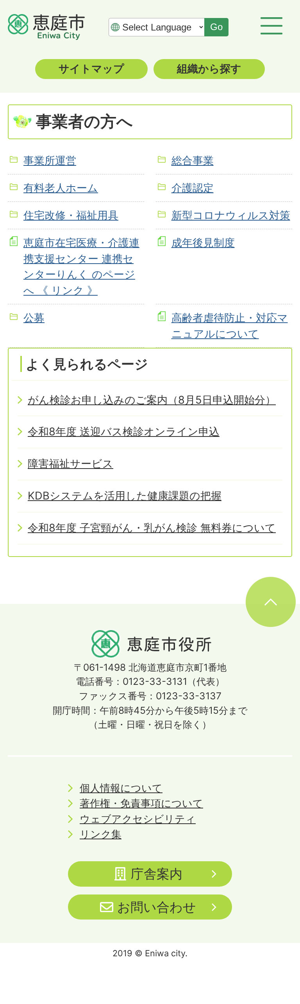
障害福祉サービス (70, 463)
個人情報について (121, 788)
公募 (34, 317)
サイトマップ (91, 68)
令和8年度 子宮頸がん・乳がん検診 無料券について (152, 527)
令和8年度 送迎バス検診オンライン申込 (124, 431)
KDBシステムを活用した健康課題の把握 (124, 495)
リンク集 (100, 834)
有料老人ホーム (60, 187)
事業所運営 (49, 160)
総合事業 (192, 160)
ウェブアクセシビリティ (138, 819)
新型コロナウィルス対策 (230, 215)
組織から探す (209, 68)
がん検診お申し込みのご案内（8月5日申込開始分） (152, 399)
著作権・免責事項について (141, 803)
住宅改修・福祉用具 (70, 215)
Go (216, 27)
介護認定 (192, 187)
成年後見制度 (203, 242)
